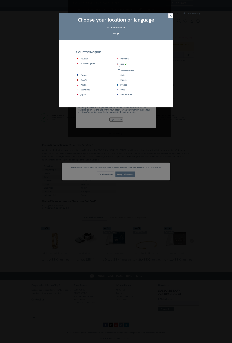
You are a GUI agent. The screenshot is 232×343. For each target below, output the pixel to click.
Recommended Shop (127, 70)
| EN (118, 67)
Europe (83, 75)
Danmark (124, 59)
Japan (83, 94)
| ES (118, 69)
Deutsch (84, 59)
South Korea (126, 94)
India (122, 90)
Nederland (85, 90)
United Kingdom (87, 63)
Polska (83, 85)
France (123, 80)
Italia (122, 75)
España (83, 80)
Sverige (123, 85)
